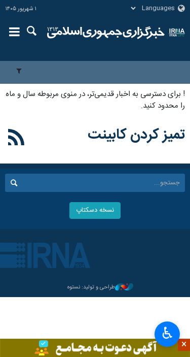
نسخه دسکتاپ (95, 210)
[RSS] (16, 139)
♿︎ (167, 333)
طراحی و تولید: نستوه (91, 287)
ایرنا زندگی (106, 33)
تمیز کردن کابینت (136, 135)
